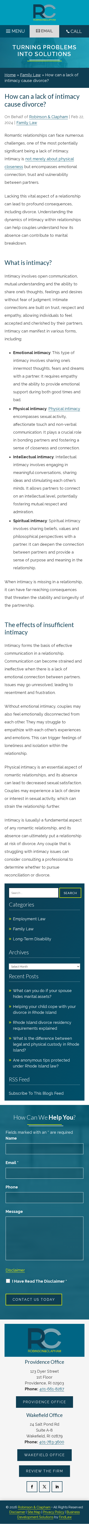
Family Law (26, 122)
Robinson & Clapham (48, 116)
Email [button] (47, 31)
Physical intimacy (64, 408)
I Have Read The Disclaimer (39, 1281)
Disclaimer (15, 1270)
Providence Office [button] (44, 1402)
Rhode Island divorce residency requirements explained (42, 1025)
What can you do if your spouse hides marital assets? (42, 993)
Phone (12, 1187)
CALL (76, 31)
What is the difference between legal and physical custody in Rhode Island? (46, 1044)
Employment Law (29, 919)
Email (12, 1162)
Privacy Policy (53, 1512)
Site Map (34, 1512)
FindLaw (65, 1517)
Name (11, 1138)
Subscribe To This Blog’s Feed (36, 1093)
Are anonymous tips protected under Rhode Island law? (41, 1063)
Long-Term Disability (32, 939)
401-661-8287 (51, 1389)
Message (14, 1211)
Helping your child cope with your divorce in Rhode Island (44, 1009)
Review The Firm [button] (44, 1471)
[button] (15, 30)
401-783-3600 (51, 1442)
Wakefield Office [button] (44, 1455)
